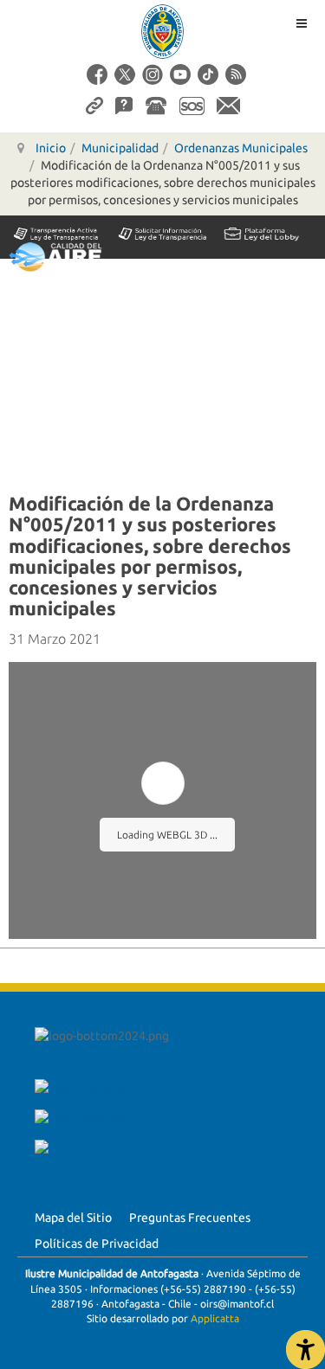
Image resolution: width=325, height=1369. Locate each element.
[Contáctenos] (228, 105)
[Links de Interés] (94, 105)
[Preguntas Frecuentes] (124, 105)
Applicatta (215, 1318)
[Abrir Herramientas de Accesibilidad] (305, 1349)
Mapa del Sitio (73, 1217)
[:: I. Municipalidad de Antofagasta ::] (163, 31)
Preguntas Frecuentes (189, 1217)
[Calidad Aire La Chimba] (55, 256)
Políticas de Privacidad (97, 1243)
